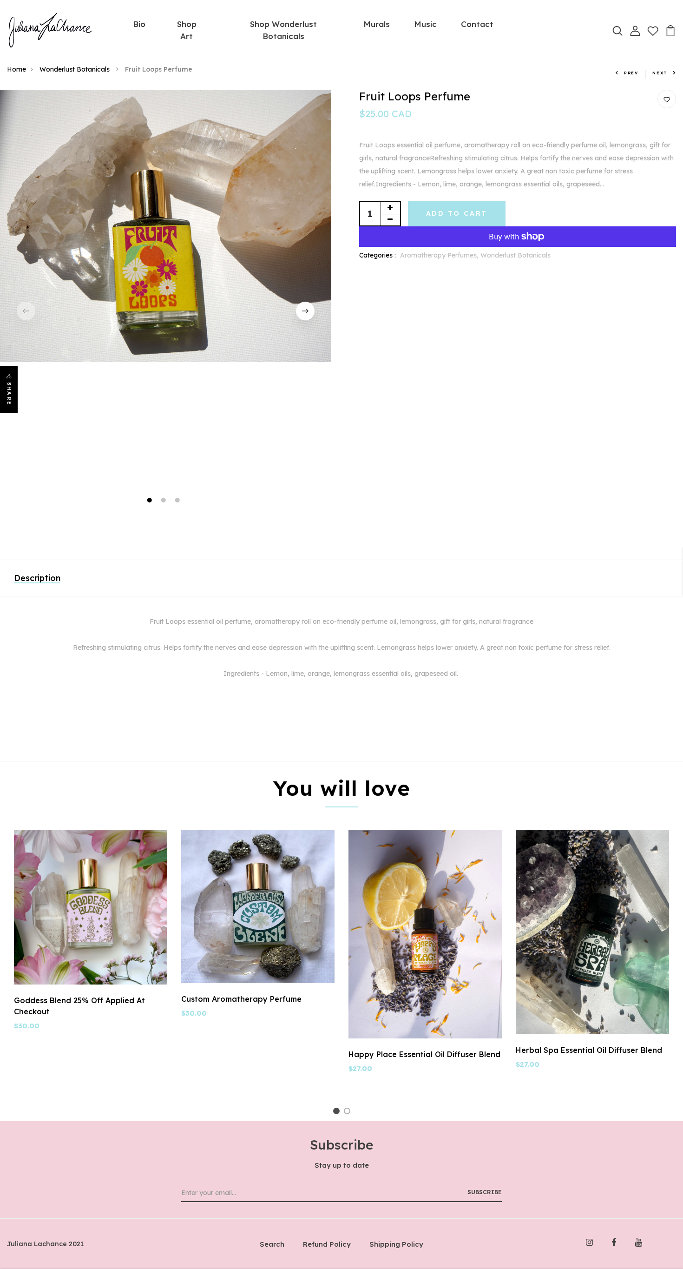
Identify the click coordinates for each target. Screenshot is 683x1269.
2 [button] (164, 501)
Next (660, 72)
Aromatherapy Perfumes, (440, 255)
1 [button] (150, 501)
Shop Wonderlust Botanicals (283, 30)
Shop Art (187, 30)
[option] (165, 226)
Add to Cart (457, 213)
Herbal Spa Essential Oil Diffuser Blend (589, 1050)
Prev (631, 72)
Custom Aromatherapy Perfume (241, 999)
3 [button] (178, 501)
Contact (477, 24)
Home (16, 69)
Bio (139, 24)
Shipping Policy (396, 1244)
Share (9, 393)
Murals (376, 24)
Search (272, 1244)
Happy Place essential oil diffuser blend (424, 1054)
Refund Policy (327, 1244)
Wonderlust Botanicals (75, 69)
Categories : (377, 255)
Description (37, 578)
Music (425, 24)
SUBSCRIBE (484, 1192)
